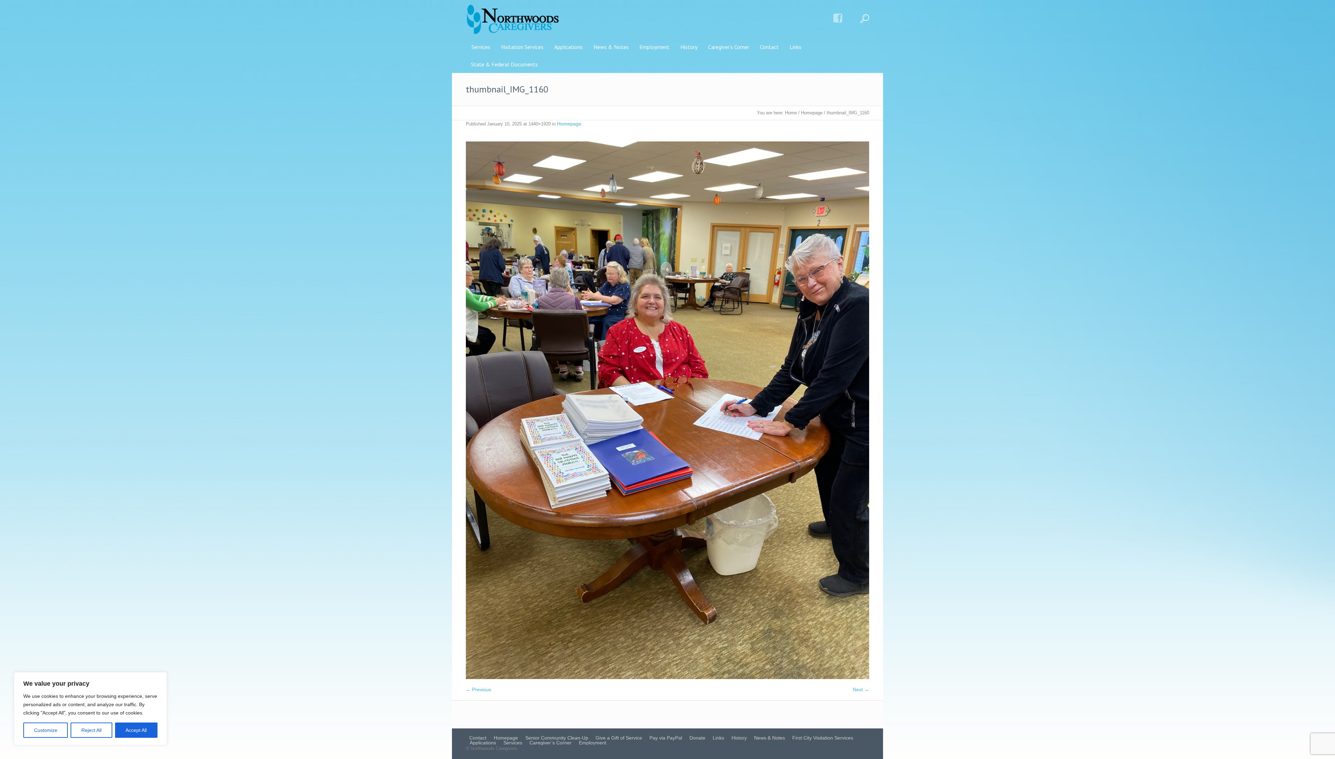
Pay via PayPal (665, 737)
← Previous (478, 689)
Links (718, 737)
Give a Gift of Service (619, 737)
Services (512, 742)
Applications (483, 742)
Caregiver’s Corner (550, 742)
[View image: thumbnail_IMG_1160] (667, 410)
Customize (45, 730)
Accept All (136, 730)
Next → (861, 689)
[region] (90, 708)
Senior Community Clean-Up (556, 737)
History (739, 737)
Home (791, 112)
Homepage (812, 112)
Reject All (91, 730)
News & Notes (769, 737)
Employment (592, 742)
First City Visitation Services (822, 737)
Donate (697, 737)
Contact (477, 737)
